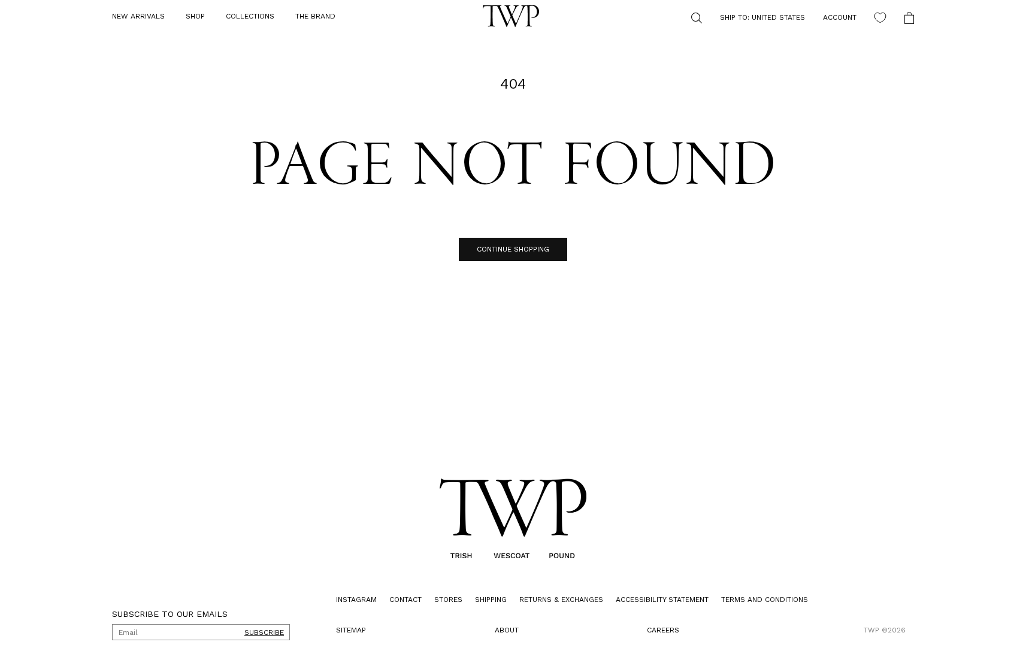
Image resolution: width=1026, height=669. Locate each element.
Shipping (491, 599)
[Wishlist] (880, 17)
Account (839, 17)
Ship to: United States (762, 17)
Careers (663, 630)
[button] (195, 17)
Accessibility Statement (662, 599)
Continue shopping (513, 249)
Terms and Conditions (764, 599)
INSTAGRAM (356, 599)
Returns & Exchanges (561, 599)
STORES (448, 599)
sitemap (351, 630)
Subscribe (264, 632)
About (507, 630)
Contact (405, 599)
